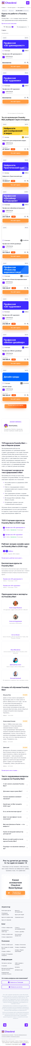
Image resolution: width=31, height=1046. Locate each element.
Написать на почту (16, 987)
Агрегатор (6, 907)
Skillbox (10, 551)
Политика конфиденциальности (20, 1034)
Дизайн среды (7, 386)
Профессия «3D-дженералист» (12, 54)
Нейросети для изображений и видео (14, 140)
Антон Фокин (15, 635)
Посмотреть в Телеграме (16, 892)
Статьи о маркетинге (7, 937)
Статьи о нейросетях (7, 927)
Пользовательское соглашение (7, 1034)
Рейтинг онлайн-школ (7, 944)
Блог (3, 924)
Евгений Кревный (15, 678)
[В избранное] (25, 62)
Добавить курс (19, 969)
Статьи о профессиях (7, 934)
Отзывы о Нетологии (20, 944)
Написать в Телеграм (16, 982)
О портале (4, 965)
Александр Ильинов (15, 607)
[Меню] (27, 2)
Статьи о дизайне (19, 931)
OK (24, 1044)
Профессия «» (13, 208)
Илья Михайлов (15, 650)
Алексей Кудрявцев (15, 621)
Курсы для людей (19, 914)
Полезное (6, 941)
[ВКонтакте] (4, 1025)
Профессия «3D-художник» (11, 89)
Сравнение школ (19, 917)
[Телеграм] (26, 1025)
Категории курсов (6, 910)
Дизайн (4, 37)
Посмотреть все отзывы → (10, 770)
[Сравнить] (28, 62)
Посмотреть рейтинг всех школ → (12, 558)
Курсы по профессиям (7, 917)
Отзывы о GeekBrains (20, 947)
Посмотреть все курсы (15, 405)
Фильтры (9, 27)
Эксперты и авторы (7, 963)
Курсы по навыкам (6, 920)
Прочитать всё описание (9, 23)
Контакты (17, 967)
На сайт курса (15, 66)
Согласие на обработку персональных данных (11, 1036)
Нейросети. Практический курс (12, 176)
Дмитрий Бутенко (15, 664)
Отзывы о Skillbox (6, 951)
